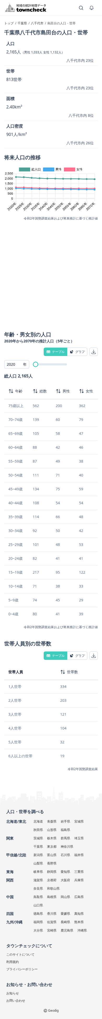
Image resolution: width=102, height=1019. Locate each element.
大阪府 (65, 880)
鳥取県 (38, 897)
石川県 (65, 855)
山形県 (51, 830)
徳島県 (38, 913)
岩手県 (65, 821)
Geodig (53, 1010)
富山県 (51, 855)
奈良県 (38, 888)
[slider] (35, 364)
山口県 (38, 905)
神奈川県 (67, 846)
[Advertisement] (51, 274)
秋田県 (38, 830)
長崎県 (65, 922)
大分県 (38, 930)
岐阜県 (38, 871)
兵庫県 (79, 880)
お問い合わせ (15, 1000)
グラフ (80, 351)
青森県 (51, 821)
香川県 (51, 913)
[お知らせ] (91, 8)
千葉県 (38, 846)
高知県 (79, 913)
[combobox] (16, 364)
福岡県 (38, 922)
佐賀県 (51, 922)
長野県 (51, 863)
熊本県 (79, 922)
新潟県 (38, 855)
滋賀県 (38, 880)
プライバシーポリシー (22, 969)
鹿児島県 (67, 930)
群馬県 (65, 838)
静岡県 (51, 871)
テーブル (58, 351)
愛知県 (65, 871)
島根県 (51, 897)
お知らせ (12, 993)
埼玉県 (79, 838)
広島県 (79, 897)
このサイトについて (20, 954)
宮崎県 (51, 930)
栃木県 (51, 838)
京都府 (51, 880)
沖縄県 (82, 930)
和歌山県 (53, 888)
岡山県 (65, 897)
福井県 (79, 855)
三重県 (79, 871)
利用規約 (12, 962)
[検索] (81, 8)
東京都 (51, 846)
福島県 (65, 830)
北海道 (38, 821)
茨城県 (38, 838)
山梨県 (38, 863)
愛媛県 (65, 913)
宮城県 (79, 821)
